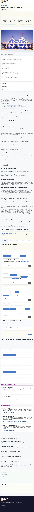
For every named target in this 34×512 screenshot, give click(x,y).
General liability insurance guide (9, 401)
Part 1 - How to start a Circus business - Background (12, 105)
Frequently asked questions (6, 80)
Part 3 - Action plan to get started (8, 108)
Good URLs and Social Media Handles (9, 259)
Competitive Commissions (8, 312)
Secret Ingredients (14, 293)
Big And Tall (4, 476)
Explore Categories (5, 89)
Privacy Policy (3, 505)
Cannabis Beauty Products (7, 479)
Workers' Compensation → (20, 401)
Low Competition (17, 261)
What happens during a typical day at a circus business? (11, 69)
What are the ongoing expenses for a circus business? (10, 60)
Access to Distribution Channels (9, 261)
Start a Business (4, 87)
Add (29, 265)
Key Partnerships (23, 278)
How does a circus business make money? (9, 63)
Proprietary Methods (7, 293)
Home (2, 54)
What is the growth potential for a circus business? (10, 72)
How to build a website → (24, 421)
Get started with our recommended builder (11, 421)
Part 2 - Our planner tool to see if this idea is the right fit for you (14, 106)
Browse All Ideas (4, 86)
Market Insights (6, 295)
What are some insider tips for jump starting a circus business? (12, 73)
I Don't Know (6, 272)
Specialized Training (19, 295)
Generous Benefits (16, 312)
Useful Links (3, 78)
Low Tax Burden (15, 257)
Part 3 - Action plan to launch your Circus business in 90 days (11, 77)
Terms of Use (3, 506)
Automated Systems (16, 276)
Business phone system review (9, 430)
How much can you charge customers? (8, 64)
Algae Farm (4, 472)
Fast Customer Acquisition (8, 276)
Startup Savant (3, 509)
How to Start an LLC (4, 508)
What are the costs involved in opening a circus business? (11, 59)
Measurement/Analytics (7, 278)
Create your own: (5, 298)
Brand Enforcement (24, 276)
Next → (30, 334)
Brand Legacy (12, 295)
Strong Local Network (25, 261)
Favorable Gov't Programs (8, 257)
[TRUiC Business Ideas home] (5, 1)
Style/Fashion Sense (22, 293)
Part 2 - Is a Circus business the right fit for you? (9, 76)
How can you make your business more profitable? (10, 67)
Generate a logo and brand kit (9, 412)
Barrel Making (4, 474)
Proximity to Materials (20, 259)
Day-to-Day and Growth (5, 68)
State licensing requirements (9, 392)
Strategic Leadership (15, 278)
